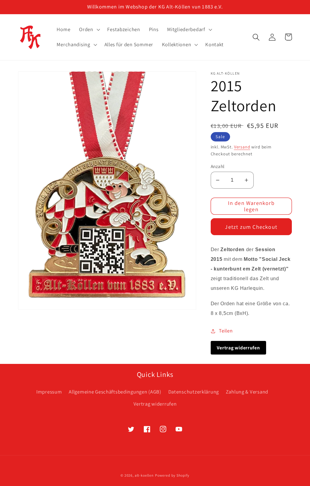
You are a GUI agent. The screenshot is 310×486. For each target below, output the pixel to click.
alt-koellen (144, 475)
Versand (242, 147)
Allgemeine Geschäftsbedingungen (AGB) (115, 391)
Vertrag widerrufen (155, 403)
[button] (89, 29)
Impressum (49, 391)
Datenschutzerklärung (193, 391)
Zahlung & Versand (247, 391)
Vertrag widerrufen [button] (238, 348)
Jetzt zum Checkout (251, 226)
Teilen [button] (225, 330)
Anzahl (218, 166)
